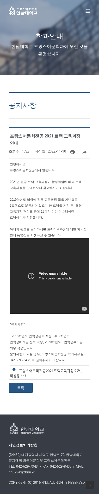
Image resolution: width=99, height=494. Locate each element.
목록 (20, 388)
